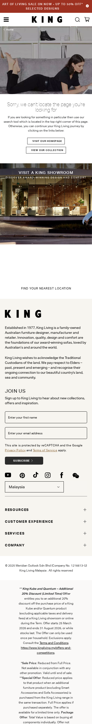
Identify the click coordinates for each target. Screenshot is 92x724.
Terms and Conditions (53, 643)
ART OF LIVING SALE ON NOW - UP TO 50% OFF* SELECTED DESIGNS (42, 6)
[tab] (46, 510)
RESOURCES (17, 510)
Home (9, 29)
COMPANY (15, 545)
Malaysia (17, 487)
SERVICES (15, 533)
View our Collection (47, 150)
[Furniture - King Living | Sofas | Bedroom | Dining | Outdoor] (47, 19)
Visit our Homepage (47, 141)
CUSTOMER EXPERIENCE (29, 521)
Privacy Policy (15, 450)
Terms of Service (45, 450)
